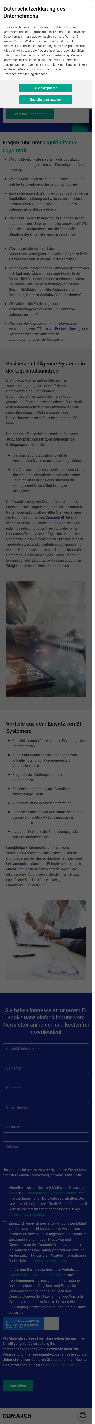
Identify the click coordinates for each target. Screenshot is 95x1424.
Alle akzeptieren (45, 88)
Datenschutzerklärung (19, 74)
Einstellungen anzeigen (46, 99)
